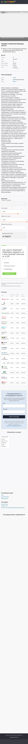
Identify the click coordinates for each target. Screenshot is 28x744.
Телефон (5, 409)
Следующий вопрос (9, 273)
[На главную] (11, 2)
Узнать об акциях (14, 416)
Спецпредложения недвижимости (14, 514)
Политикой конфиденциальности (14, 425)
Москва (14, 77)
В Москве (6, 262)
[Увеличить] (26, 12)
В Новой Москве (8, 269)
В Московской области (9, 266)
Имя (4, 403)
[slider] (18, 213)
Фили (15, 81)
